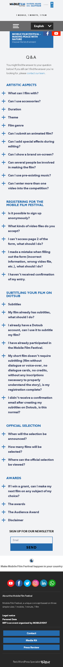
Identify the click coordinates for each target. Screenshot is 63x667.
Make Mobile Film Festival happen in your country (32, 566)
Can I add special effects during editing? (31, 144)
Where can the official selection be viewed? (31, 462)
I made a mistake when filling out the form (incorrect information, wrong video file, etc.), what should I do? (30, 259)
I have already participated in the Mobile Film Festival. (29, 345)
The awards (16, 504)
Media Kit (31, 640)
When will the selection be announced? (27, 436)
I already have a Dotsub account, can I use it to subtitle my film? (30, 330)
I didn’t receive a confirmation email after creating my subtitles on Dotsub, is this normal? (30, 405)
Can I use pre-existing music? (29, 175)
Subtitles (14, 304)
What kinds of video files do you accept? (31, 228)
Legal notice (8, 615)
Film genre (16, 125)
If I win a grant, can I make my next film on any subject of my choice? (30, 491)
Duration (14, 109)
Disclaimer (15, 520)
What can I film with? (23, 93)
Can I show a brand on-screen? (31, 154)
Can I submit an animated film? (30, 133)
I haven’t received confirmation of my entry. (31, 276)
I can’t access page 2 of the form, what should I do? (28, 241)
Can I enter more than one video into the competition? (28, 185)
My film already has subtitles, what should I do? (29, 314)
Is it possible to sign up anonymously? (25, 215)
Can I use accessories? (24, 101)
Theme (13, 117)
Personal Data (9, 619)
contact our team (36, 73)
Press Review (31, 647)
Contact (31, 633)
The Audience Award (23, 512)
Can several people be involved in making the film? (31, 164)
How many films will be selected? (25, 449)
